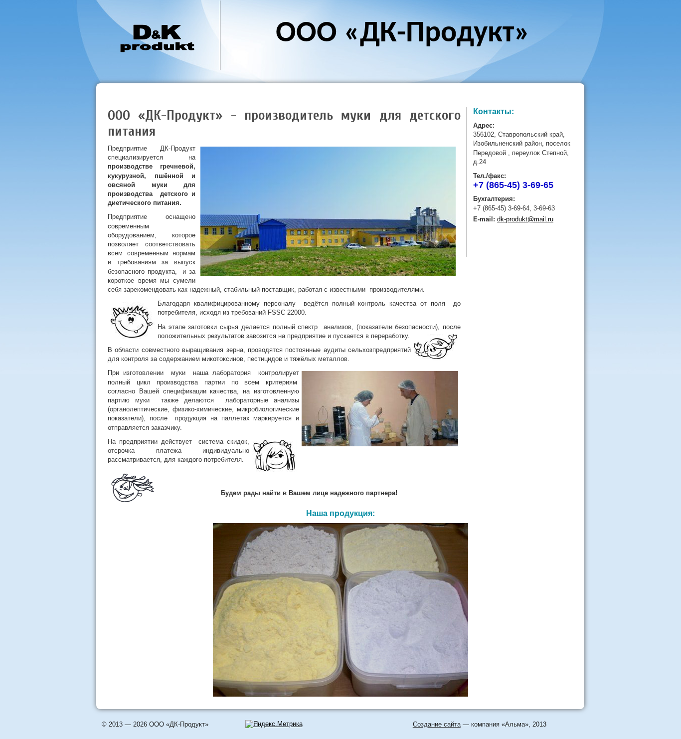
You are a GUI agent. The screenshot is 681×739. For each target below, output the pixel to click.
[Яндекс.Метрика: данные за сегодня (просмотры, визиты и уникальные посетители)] (274, 724)
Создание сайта (437, 724)
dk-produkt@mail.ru (525, 219)
